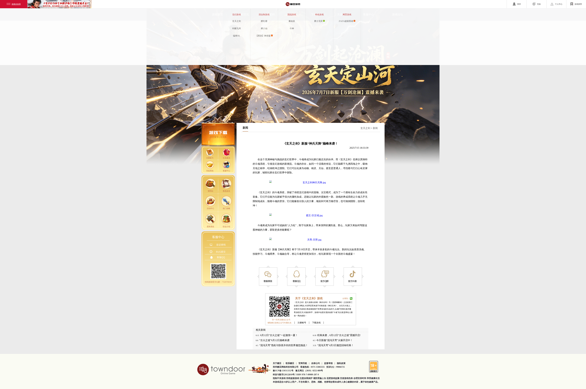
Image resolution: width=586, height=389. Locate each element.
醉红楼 (264, 21)
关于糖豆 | (278, 363)
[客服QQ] (218, 257)
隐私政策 (341, 363)
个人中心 (558, 4)
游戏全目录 (16, 4)
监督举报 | (329, 363)
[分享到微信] (351, 298)
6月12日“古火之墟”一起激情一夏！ (279, 335)
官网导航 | (303, 363)
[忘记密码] (218, 245)
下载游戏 (316, 323)
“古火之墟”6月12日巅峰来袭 (274, 340)
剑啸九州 (236, 28)
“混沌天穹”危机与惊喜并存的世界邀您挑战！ (283, 345)
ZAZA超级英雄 (346, 21)
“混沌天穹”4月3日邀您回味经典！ (335, 345)
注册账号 (302, 323)
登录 (519, 4)
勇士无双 (318, 21)
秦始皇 (292, 21)
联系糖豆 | (291, 363)
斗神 (292, 28)
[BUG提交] (218, 252)
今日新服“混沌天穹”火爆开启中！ (334, 340)
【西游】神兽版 (263, 36)
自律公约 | (316, 363)
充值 (539, 4)
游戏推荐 (578, 4)
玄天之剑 (236, 21)
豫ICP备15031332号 (283, 370)
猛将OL (236, 36)
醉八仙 (264, 28)
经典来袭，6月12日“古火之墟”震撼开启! (338, 335)
